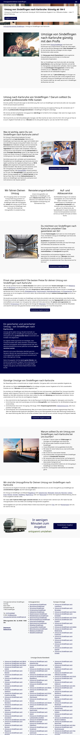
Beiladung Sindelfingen (36, 631)
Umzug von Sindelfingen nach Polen (65, 612)
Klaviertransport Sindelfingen (38, 614)
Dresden (15, 495)
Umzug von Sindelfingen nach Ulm (65, 686)
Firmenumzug (15, 304)
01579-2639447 (10, 613)
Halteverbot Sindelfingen (37, 612)
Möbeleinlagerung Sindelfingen (39, 616)
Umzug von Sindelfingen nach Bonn (15, 663)
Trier (53, 505)
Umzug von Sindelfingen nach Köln (15, 719)
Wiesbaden (51, 493)
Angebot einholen (10, 18)
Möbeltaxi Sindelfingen (36, 625)
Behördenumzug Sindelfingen (38, 629)
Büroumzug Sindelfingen (37, 606)
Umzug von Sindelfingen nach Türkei (65, 617)
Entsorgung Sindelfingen (37, 621)
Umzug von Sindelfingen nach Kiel (40, 669)
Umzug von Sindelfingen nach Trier (65, 731)
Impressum (7, 627)
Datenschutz (7, 629)
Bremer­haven (65, 505)
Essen (5, 495)
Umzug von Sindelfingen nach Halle (40, 674)
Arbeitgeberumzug (30, 291)
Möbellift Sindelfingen (36, 632)
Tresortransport (41, 291)
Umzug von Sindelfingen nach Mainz (40, 688)
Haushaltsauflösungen (53, 291)
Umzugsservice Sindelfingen (38, 604)
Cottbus (70, 493)
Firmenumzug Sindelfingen (38, 610)
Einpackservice (67, 291)
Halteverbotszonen (62, 406)
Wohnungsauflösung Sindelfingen (40, 619)
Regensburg (29, 495)
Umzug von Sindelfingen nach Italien (65, 627)
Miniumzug (12, 287)
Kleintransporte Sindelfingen (38, 623)
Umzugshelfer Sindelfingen (38, 627)
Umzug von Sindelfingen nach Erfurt (40, 693)
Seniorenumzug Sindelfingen (38, 617)
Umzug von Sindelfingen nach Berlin (15, 661)
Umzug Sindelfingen (57, 44)
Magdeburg (31, 493)
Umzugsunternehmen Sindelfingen (14, 2)
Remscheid (43, 495)
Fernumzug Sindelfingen (37, 608)
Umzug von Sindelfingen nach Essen (15, 665)
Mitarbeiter (42, 304)
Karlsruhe (58, 493)
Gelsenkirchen (43, 493)
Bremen (10, 495)
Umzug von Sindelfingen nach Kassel (40, 703)
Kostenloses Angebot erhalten (59, 168)
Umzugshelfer (22, 170)
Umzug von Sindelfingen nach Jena (65, 725)
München (64, 493)
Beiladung (72, 286)
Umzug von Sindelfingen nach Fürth (65, 676)
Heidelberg (22, 495)
